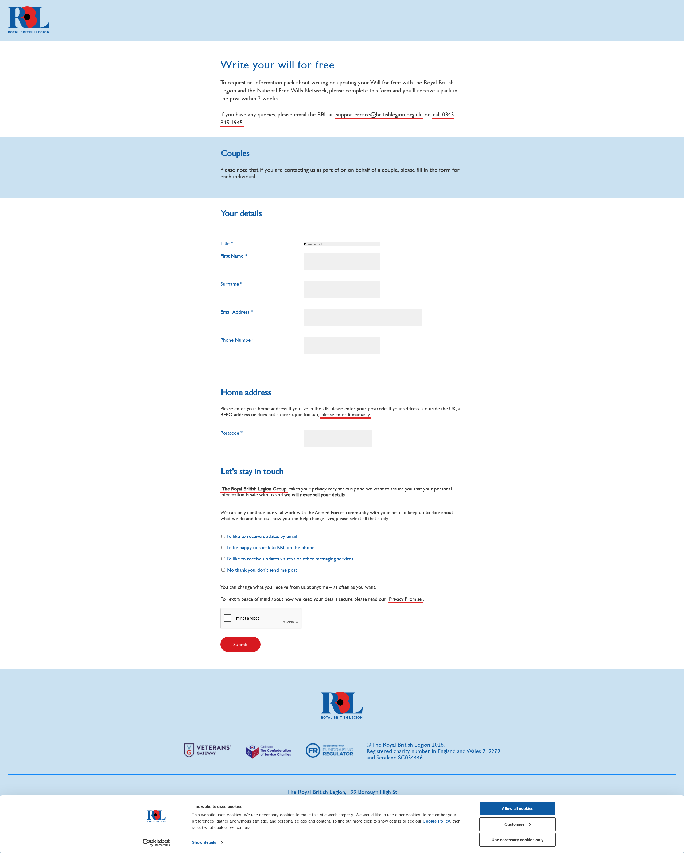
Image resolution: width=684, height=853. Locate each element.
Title (225, 243)
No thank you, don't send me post (261, 570)
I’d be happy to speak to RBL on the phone (270, 547)
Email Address (234, 312)
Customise (514, 824)
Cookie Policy (436, 821)
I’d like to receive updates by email (261, 536)
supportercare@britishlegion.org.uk (379, 114)
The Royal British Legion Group (254, 489)
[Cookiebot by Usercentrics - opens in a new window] (156, 843)
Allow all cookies (517, 808)
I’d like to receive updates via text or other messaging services (289, 559)
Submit (240, 644)
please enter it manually (345, 414)
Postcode (229, 433)
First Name (231, 256)
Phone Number (236, 340)
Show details (204, 842)
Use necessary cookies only (517, 840)
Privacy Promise (405, 599)
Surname (229, 284)
